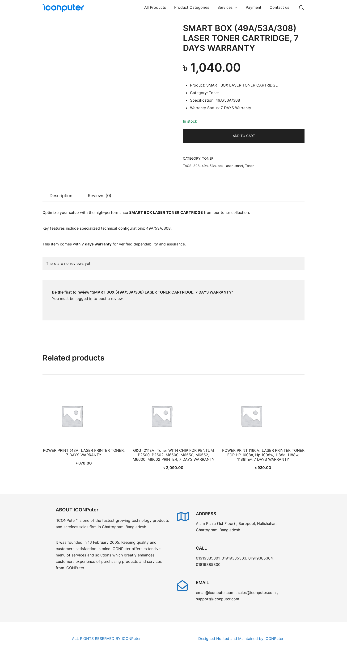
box (221, 166)
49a (205, 166)
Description (61, 195)
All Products (155, 7)
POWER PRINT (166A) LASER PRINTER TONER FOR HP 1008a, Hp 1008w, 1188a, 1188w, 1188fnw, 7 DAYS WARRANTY (263, 455)
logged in (84, 298)
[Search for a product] (302, 7)
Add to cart (244, 136)
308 (196, 166)
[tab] (61, 196)
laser (229, 166)
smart (238, 166)
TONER (207, 158)
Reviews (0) (99, 195)
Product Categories (191, 7)
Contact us (279, 7)
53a (213, 166)
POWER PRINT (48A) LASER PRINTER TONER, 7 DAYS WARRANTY (84, 452)
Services (225, 7)
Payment (253, 7)
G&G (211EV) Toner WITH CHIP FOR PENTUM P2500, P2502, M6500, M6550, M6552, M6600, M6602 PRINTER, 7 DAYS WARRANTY (174, 455)
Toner (249, 166)
